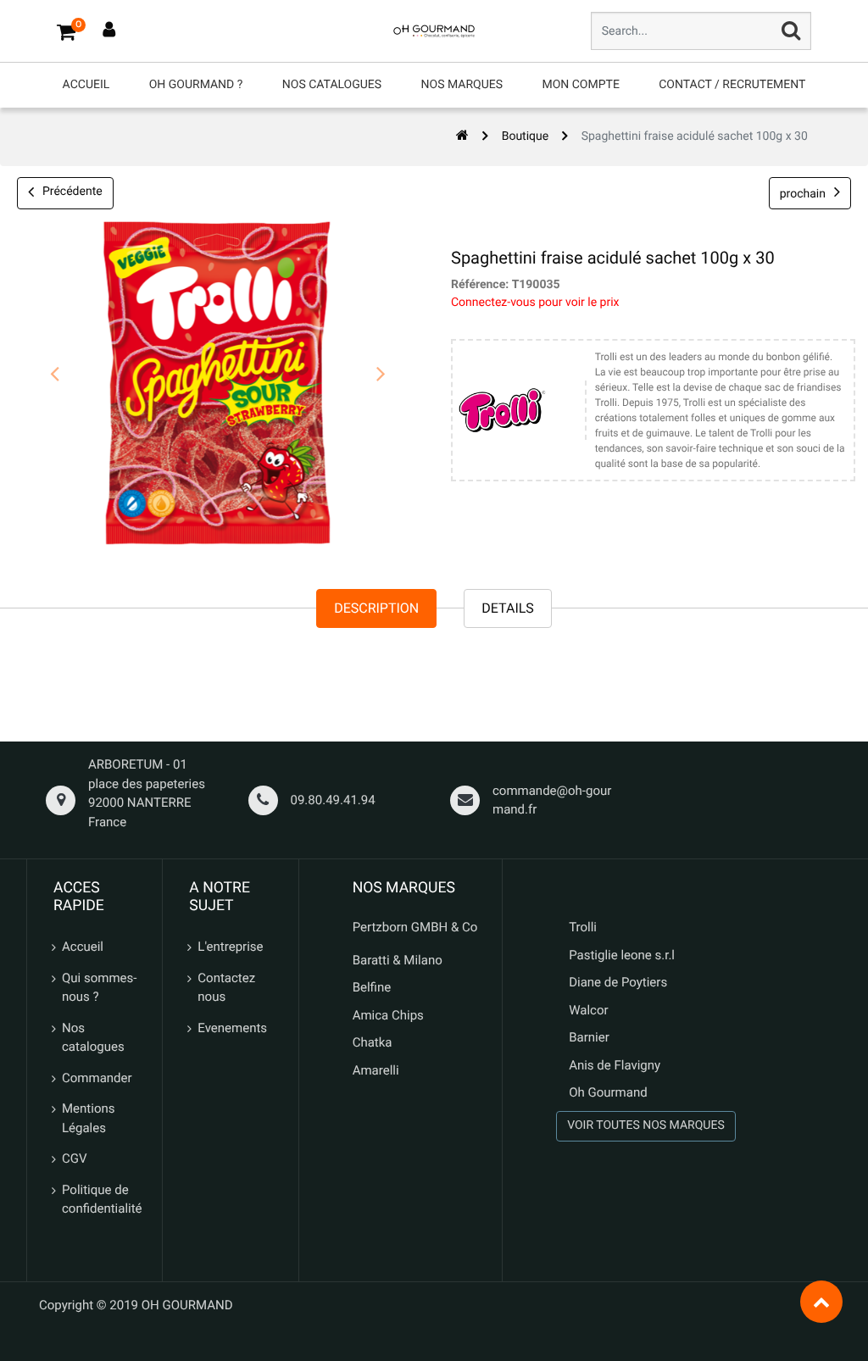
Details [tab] (507, 608)
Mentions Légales (88, 1118)
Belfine (372, 987)
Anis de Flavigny (614, 1065)
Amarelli (376, 1070)
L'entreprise (230, 946)
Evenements (232, 1028)
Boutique (525, 136)
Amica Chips (388, 1015)
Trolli (583, 927)
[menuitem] (86, 85)
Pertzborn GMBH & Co (415, 927)
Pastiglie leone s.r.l (623, 955)
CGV (74, 1158)
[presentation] (55, 375)
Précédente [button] (72, 191)
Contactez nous (226, 987)
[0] (66, 31)
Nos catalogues (93, 1037)
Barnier (589, 1037)
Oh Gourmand (608, 1092)
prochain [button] (803, 194)
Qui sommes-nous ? (99, 987)
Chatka (372, 1042)
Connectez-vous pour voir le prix (535, 302)
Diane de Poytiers (618, 982)
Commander (97, 1078)
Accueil (82, 946)
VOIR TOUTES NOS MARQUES (646, 1125)
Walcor (588, 1010)
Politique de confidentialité (102, 1199)
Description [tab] (376, 608)
